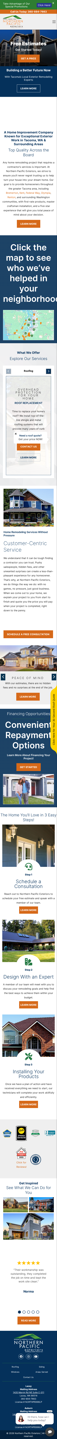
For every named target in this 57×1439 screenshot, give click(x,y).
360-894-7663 (28, 1398)
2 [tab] (24, 1312)
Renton (11, 197)
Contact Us (28, 446)
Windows (15, 1372)
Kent (21, 192)
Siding (42, 1367)
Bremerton (12, 192)
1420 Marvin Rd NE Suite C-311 (28, 1392)
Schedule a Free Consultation (28, 634)
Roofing (15, 1367)
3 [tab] (28, 1312)
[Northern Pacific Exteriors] (13, 21)
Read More (28, 1320)
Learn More (28, 88)
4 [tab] (33, 1312)
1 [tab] (19, 1312)
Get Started (28, 767)
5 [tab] (37, 1312)
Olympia (45, 192)
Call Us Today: (28, 11)
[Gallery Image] (15, 1204)
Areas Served (42, 1372)
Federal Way (33, 192)
